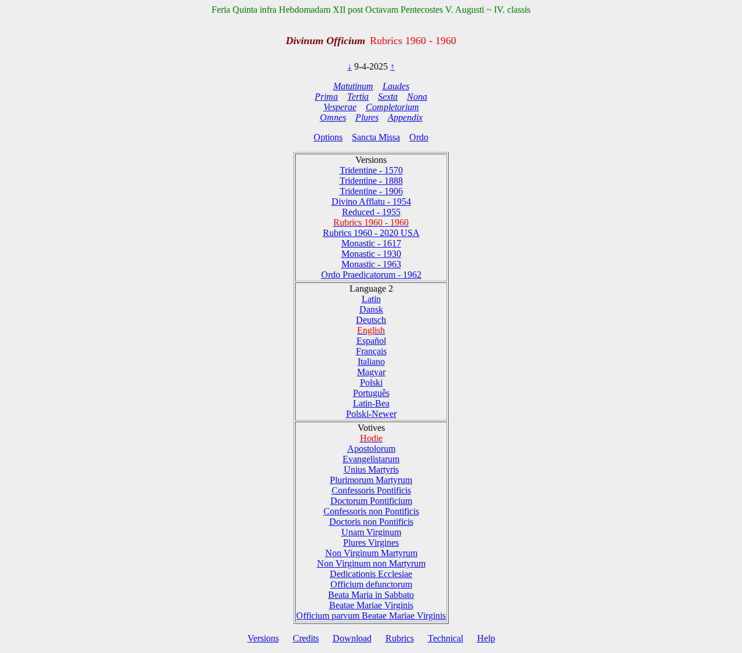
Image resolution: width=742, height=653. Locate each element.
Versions (263, 638)
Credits (306, 638)
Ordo (418, 137)
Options (328, 137)
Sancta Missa (376, 137)
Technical (445, 638)
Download (352, 638)
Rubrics (399, 638)
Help (486, 638)
